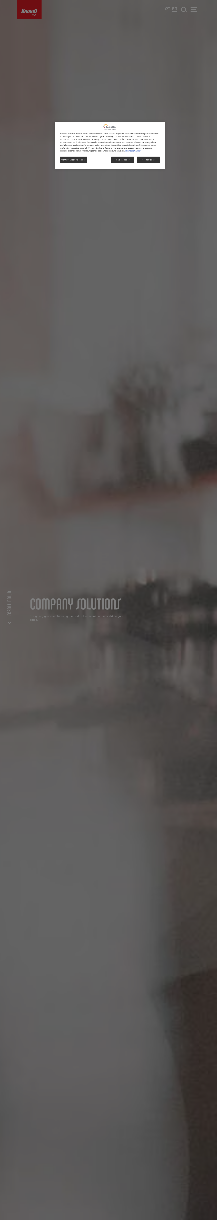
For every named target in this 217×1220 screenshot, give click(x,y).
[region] (110, 145)
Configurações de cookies (73, 160)
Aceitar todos (148, 160)
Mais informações (132, 151)
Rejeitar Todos (122, 160)
